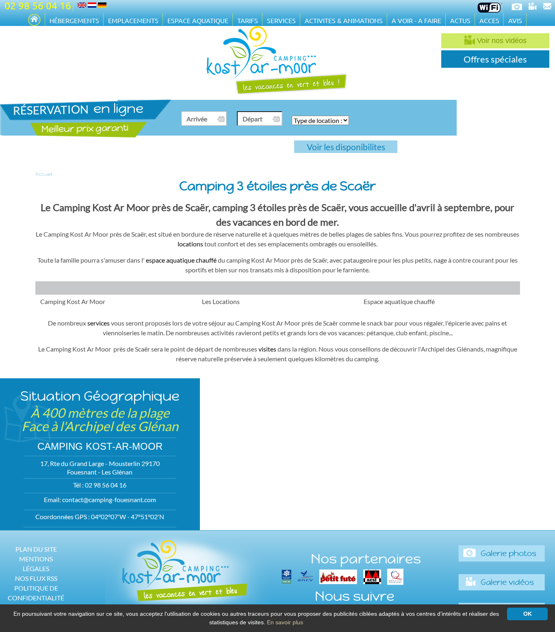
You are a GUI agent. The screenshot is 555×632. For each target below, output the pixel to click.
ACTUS (460, 20)
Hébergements (74, 20)
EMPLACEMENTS (133, 20)
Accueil (43, 174)
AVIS (515, 20)
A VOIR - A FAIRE (416, 20)
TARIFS (247, 20)
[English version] (82, 4)
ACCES (489, 20)
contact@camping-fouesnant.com (109, 499)
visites (267, 349)
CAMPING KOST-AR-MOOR (100, 446)
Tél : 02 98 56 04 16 (99, 485)
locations (190, 244)
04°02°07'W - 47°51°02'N (127, 516)
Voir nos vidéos (501, 41)
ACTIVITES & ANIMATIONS (344, 20)
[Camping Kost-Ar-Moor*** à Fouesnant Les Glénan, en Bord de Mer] (34, 20)
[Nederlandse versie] (92, 4)
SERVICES (281, 20)
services (98, 323)
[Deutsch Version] (102, 4)
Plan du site (36, 549)
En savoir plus (285, 622)
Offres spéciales (495, 59)
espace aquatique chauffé (181, 260)
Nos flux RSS (36, 578)
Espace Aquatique (197, 20)
